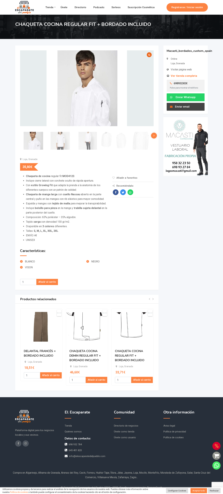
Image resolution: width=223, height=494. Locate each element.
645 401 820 (75, 450)
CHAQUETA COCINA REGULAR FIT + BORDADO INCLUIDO (129, 355)
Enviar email (182, 106)
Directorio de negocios (126, 425)
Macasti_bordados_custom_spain (189, 51)
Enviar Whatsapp (185, 97)
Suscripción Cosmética (141, 7)
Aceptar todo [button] (198, 490)
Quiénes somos (73, 431)
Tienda (49, 7)
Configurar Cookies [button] (177, 490)
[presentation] (154, 136)
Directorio (80, 7)
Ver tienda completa (184, 75)
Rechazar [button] (214, 490)
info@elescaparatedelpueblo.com (87, 456)
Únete (64, 7)
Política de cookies (173, 437)
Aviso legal (169, 425)
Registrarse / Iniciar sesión (187, 7)
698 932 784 (75, 444)
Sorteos (116, 7)
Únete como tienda (124, 431)
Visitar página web (181, 69)
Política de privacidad (174, 431)
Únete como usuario (125, 437)
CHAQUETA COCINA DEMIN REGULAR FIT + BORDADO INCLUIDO (85, 355)
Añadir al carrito (47, 281)
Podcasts (98, 7)
